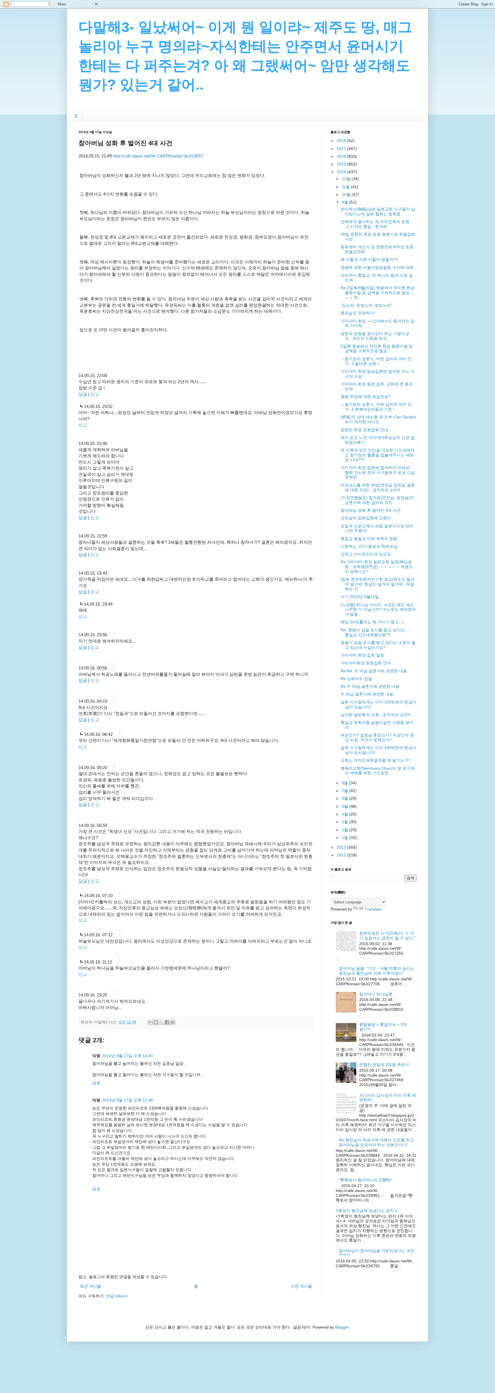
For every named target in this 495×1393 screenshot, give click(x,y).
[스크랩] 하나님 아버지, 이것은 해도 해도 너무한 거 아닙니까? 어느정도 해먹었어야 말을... (378, 609)
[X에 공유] (161, 1022)
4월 (345, 814)
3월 (345, 821)
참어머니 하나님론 (375, 994)
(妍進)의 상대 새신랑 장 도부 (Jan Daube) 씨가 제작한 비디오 (378, 419)
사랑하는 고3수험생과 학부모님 (369, 546)
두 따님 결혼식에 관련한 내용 (367, 694)
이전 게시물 (301, 1286)
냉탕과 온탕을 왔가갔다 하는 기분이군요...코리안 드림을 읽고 (375, 336)
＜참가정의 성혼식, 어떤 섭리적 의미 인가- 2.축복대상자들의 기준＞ (376, 406)
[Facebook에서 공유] (167, 1022)
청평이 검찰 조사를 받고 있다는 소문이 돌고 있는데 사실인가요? (378, 645)
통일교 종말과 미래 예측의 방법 (369, 538)
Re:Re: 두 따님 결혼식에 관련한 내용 (374, 671)
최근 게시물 (90, 1286)
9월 (345, 202)
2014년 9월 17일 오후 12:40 (127, 1055)
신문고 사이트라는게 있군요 (366, 554)
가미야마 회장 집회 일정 (362, 655)
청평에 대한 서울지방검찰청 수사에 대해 (377, 267)
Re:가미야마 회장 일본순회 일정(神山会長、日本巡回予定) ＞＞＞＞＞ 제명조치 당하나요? (377, 566)
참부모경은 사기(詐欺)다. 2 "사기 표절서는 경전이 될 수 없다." (387, 935)
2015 (342, 164)
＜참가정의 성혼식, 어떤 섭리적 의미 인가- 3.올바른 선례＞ (376, 361)
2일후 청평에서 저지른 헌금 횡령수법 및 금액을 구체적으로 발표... (377, 348)
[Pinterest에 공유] (172, 1022)
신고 (95, 394)
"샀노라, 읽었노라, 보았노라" (366, 305)
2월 (345, 829)
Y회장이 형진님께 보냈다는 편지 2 (366, 1210)
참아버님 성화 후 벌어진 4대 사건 (371, 510)
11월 (346, 186)
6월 (345, 798)
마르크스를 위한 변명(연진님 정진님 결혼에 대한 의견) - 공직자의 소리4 (378, 487)
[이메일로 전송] (151, 1022)
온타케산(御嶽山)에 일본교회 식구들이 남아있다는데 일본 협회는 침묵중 (378, 211)
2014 (342, 172)
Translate (373, 909)
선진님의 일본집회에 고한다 (366, 518)
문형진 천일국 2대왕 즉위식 (384, 1064)
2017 (342, 148)
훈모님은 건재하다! (358, 313)
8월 (345, 783)
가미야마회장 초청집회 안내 (366, 663)
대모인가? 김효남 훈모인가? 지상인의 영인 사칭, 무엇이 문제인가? (377, 737)
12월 (346, 178)
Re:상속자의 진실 (356, 678)
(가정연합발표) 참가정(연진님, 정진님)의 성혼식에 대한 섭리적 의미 (377, 500)
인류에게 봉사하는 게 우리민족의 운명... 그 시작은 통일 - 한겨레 (377, 224)
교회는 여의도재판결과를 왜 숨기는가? (375, 760)
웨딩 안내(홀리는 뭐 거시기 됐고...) (372, 622)
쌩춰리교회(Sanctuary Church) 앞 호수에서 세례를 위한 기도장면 (378, 770)
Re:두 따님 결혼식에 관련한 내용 (370, 686)
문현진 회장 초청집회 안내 (364, 429)
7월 (345, 790)
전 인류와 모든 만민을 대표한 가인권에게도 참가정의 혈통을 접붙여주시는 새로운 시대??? (378, 455)
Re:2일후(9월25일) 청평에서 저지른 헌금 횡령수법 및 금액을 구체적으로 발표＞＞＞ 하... (378, 292)
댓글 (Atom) (116, 1296)
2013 (342, 847)
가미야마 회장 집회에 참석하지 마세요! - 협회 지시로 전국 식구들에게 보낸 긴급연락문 (378, 472)
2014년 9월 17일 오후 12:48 (127, 1100)
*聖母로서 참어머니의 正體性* (365, 1180)
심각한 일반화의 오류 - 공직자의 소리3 (375, 714)
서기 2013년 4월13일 (360, 596)
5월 (345, 806)
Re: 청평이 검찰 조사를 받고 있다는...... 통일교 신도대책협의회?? (376, 632)
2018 (342, 140)
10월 (346, 194)
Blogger (342, 1327)
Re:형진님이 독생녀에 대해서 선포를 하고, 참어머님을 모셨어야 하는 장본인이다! (377, 1142)
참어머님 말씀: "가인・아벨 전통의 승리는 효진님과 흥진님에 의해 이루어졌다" (376, 971)
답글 (82, 394)
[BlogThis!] (156, 1022)
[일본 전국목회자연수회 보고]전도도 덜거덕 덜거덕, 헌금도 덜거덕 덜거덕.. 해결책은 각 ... (378, 584)
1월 (345, 837)
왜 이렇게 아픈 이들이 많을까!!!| (369, 259)
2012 (342, 855)
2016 (342, 156)
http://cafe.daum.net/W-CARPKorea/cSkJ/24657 (158, 155)
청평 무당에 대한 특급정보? (365, 396)
